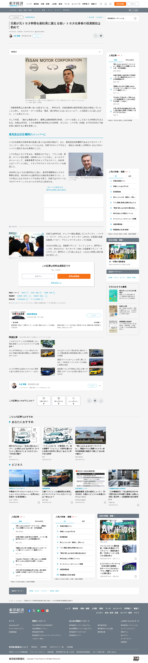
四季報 (84, 4)
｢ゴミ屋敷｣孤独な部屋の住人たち (124, 202)
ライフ (50, 10)
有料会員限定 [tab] (130, 60)
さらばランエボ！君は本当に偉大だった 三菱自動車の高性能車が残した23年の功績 (72, 353)
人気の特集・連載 (117, 172)
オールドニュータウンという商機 (124, 219)
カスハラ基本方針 (99, 652)
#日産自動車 (21, 299)
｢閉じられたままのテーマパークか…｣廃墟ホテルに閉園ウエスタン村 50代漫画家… (124, 66)
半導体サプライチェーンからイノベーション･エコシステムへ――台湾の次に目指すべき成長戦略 (24, 494)
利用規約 (124, 642)
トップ (29, 4)
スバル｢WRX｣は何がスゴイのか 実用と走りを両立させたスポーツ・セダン (24, 370)
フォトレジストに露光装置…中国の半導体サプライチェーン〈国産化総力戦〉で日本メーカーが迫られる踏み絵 (109, 551)
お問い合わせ (111, 652)
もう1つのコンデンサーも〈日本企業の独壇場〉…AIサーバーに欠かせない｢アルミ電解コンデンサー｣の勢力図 (110, 568)
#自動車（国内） (39, 296)
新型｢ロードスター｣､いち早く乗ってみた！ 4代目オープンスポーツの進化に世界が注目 (72, 362)
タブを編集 (134, 10)
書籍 (93, 4)
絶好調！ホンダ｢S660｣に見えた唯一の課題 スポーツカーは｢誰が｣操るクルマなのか (72, 371)
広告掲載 (70, 647)
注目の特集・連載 (115, 240)
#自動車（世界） (22, 296)
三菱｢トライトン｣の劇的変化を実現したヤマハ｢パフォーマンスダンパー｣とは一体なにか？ (57, 494)
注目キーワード (114, 272)
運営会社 (34, 647)
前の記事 (91, 17)
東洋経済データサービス (77, 632)
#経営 (23, 293)
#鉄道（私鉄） (132, 277)
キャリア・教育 (40, 10)
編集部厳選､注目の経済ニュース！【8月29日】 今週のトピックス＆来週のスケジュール (90, 494)
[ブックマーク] (95, 36)
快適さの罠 (123, 306)
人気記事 (113, 55)
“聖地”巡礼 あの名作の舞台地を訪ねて (125, 208)
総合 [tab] (115, 60)
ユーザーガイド (126, 638)
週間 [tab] (129, 176)
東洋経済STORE (38, 632)
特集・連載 (45, 4)
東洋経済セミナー (75, 635)
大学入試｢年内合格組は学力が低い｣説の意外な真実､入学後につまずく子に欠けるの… (124, 110)
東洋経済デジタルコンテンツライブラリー (46, 635)
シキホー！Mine (37, 638)
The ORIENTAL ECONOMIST (42, 625)
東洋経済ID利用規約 (83, 652)
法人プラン (124, 635)
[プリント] (101, 36)
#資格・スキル (113, 277)
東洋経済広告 (102, 625)
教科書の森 (101, 632)
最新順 (36, 4)
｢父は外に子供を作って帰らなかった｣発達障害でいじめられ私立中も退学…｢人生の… (124, 99)
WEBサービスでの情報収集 (18, 652)
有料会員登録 (120, 4)
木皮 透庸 (17, 36)
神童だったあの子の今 (120, 186)
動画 (60, 4)
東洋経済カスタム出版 (105, 628)
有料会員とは (56, 283)
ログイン (133, 4)
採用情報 (44, 647)
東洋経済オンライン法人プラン (80, 625)
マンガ (67, 4)
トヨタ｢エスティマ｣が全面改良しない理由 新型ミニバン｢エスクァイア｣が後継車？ (24, 343)
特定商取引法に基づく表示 (65, 652)
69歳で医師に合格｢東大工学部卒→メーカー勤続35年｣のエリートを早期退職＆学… (124, 77)
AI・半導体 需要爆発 (117, 262)
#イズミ (122, 277)
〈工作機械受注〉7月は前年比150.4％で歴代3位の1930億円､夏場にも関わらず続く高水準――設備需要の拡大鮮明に (123, 495)
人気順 (54, 4)
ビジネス (13, 10)
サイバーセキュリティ (16, 628)
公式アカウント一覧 (57, 647)
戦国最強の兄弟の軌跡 (120, 229)
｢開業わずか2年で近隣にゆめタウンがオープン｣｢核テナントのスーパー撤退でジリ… (124, 88)
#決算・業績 (35, 293)
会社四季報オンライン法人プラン (80, 628)
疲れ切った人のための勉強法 (127, 291)
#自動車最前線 (30, 17)
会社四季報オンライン (40, 628)
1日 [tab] (116, 176)
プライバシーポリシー (37, 652)
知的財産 (50, 652)
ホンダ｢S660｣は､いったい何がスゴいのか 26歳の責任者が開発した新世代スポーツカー (24, 353)
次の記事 (99, 17)
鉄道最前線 (117, 192)
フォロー (37, 36)
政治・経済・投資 (25, 10)
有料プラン (124, 632)
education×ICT (14, 625)
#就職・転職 (48, 293)
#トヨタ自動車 (35, 299)
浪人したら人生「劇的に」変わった (125, 197)
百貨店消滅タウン (119, 181)
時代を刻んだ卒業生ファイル (123, 213)
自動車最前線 (32, 314)
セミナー (75, 4)
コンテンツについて (128, 628)
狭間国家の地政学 (125, 321)
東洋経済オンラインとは (116, 18)
